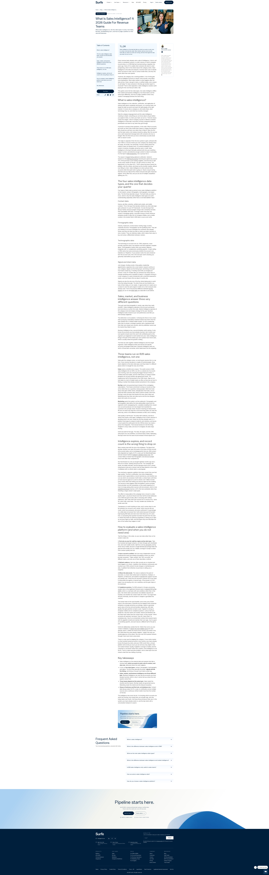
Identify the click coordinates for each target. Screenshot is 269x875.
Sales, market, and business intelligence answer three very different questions (104, 62)
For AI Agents (133, 860)
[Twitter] (110, 95)
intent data (134, 290)
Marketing (114, 857)
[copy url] (105, 95)
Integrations (98, 858)
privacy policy (160, 841)
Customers (152, 855)
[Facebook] (113, 95)
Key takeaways (100, 85)
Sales (113, 853)
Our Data (152, 858)
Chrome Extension (100, 857)
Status (97, 869)
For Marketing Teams (135, 858)
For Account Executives (135, 855)
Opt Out (171, 869)
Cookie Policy (112, 869)
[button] (149, 739)
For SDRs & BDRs (134, 853)
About (151, 853)
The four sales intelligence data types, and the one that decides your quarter (104, 55)
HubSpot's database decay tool (141, 455)
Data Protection (147, 869)
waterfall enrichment (124, 489)
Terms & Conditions (122, 869)
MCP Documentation (168, 858)
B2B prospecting (132, 153)
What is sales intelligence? (103, 50)
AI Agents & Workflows (117, 858)
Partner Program (168, 860)
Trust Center (167, 862)
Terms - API (131, 869)
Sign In (151, 2)
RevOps (114, 855)
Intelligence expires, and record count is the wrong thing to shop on (105, 74)
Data (133, 2)
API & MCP (138, 2)
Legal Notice (139, 869)
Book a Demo (153, 862)
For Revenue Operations (135, 857)
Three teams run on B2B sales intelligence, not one (104, 68)
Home (97, 9)
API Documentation (168, 857)
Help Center (166, 855)
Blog (101, 9)
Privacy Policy (104, 869)
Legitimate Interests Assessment (161, 869)
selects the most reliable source (139, 628)
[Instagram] (112, 838)
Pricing (144, 2)
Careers (151, 857)
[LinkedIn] (108, 95)
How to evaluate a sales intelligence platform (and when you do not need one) (105, 80)
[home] (99, 2)
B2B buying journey (132, 159)
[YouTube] (115, 838)
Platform (97, 853)
